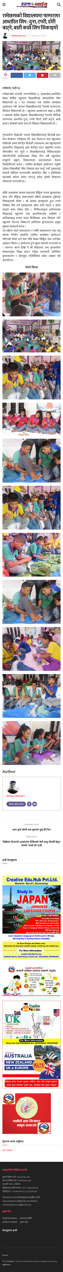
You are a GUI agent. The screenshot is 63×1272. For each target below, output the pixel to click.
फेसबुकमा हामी (9, 1230)
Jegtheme (6, 1264)
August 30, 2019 (39, 35)
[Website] (29, 804)
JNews (11, 1261)
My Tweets (7, 1150)
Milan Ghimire (19, 35)
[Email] (34, 804)
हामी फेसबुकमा (9, 860)
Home (5, 1255)
